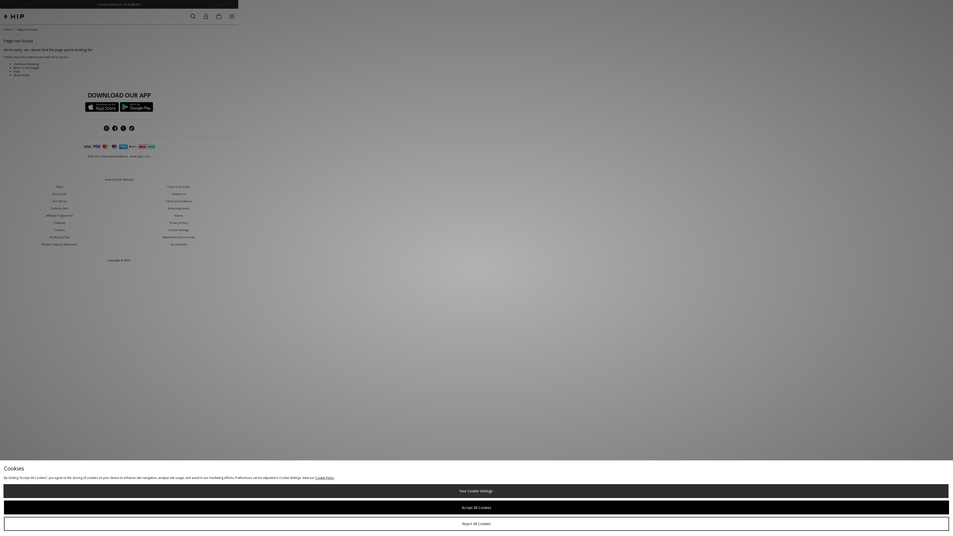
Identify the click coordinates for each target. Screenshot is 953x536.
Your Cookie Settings (476, 491)
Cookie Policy (324, 478)
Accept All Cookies (476, 507)
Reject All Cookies (476, 523)
